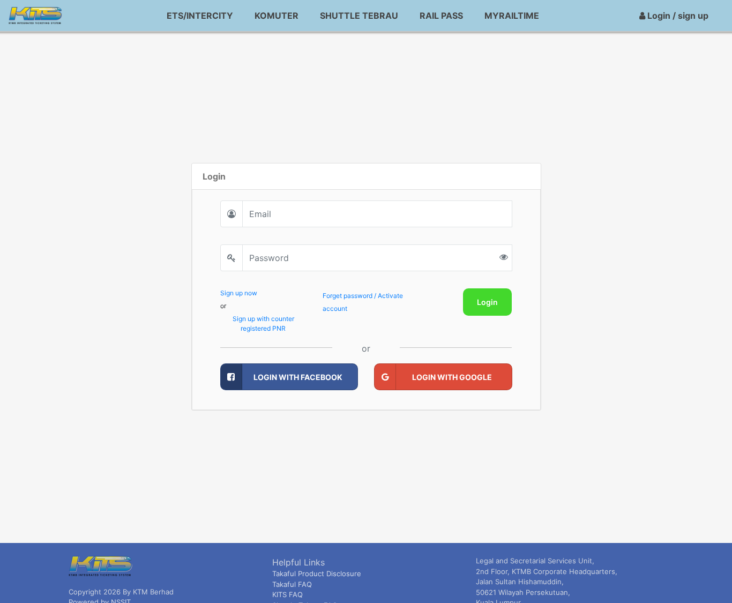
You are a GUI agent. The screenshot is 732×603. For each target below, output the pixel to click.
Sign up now (238, 293)
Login (487, 302)
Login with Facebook (297, 377)
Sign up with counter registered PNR (263, 323)
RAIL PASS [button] (441, 15)
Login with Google (452, 377)
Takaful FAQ (292, 584)
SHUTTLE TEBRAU (359, 15)
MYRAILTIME (511, 15)
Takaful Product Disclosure (316, 573)
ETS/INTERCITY (200, 15)
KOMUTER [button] (276, 15)
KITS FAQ (287, 594)
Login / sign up (676, 15)
